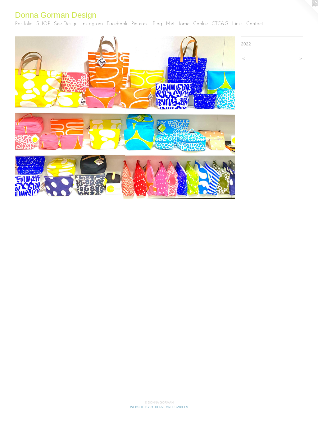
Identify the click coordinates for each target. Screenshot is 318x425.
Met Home (177, 23)
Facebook (117, 23)
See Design (66, 23)
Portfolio (24, 23)
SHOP (43, 23)
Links (237, 23)
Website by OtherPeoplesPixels (159, 407)
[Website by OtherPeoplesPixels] (305, 12)
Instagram (92, 23)
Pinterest (140, 23)
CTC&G (219, 23)
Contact (254, 23)
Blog (157, 23)
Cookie (200, 23)
